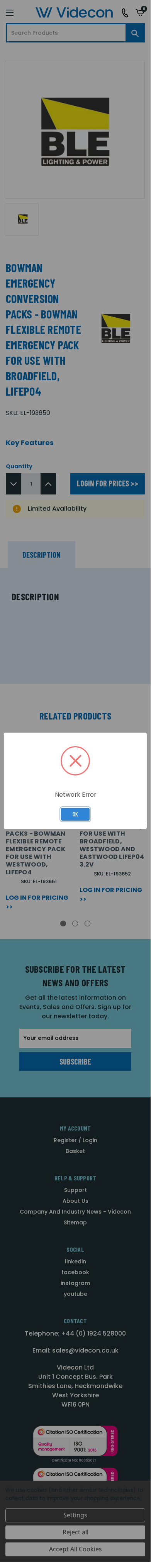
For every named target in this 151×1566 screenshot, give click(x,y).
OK (75, 814)
